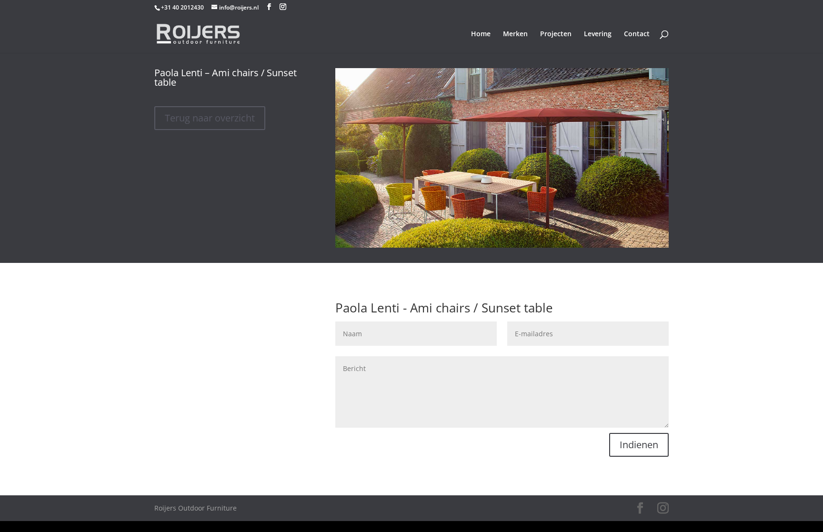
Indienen (639, 444)
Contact (637, 34)
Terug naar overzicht (210, 117)
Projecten (556, 34)
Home (481, 34)
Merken (515, 34)
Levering (598, 34)
